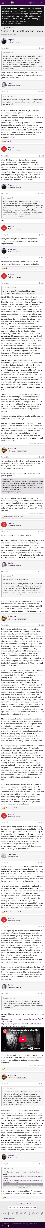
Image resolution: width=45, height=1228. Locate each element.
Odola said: (6, 53)
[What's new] (37, 2)
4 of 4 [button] (29, 1203)
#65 (42, 235)
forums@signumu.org (27, 11)
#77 (42, 1164)
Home (4, 1226)
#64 (42, 193)
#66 (42, 258)
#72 (42, 823)
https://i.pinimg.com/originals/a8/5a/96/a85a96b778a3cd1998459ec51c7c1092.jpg (22, 1025)
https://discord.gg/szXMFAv (13, 23)
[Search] (42, 2)
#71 (42, 625)
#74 (42, 927)
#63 (42, 156)
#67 (42, 283)
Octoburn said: (8, 998)
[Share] (39, 48)
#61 (42, 48)
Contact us (5, 1224)
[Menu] (3, 2)
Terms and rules (16, 1224)
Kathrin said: (7, 198)
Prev (22, 1203)
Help (36, 1224)
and (13, 517)
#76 (42, 1084)
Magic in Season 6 (9, 479)
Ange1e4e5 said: (8, 96)
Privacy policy (28, 1224)
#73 (42, 863)
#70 (42, 571)
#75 (42, 993)
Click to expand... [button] (22, 217)
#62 (42, 92)
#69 (42, 532)
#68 (42, 457)
